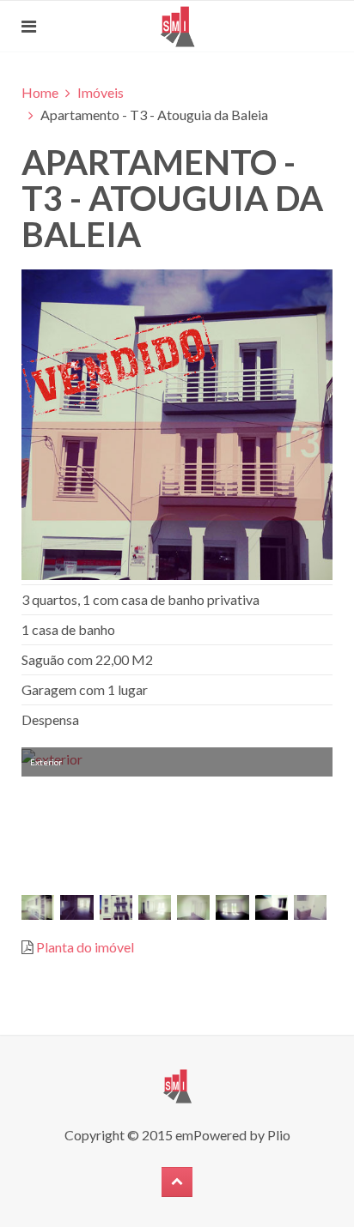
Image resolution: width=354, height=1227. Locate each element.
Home (39, 92)
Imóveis (100, 92)
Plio (278, 1135)
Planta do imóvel (85, 947)
